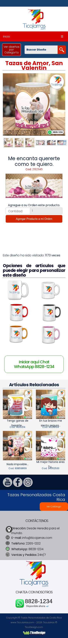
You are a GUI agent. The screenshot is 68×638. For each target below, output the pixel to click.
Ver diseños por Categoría (11, 49)
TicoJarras (49, 622)
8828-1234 (39, 601)
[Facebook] (17, 486)
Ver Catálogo (53, 506)
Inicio (6, 36)
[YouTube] (7, 486)
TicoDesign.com (34, 627)
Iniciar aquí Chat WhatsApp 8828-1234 (34, 364)
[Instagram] (28, 486)
